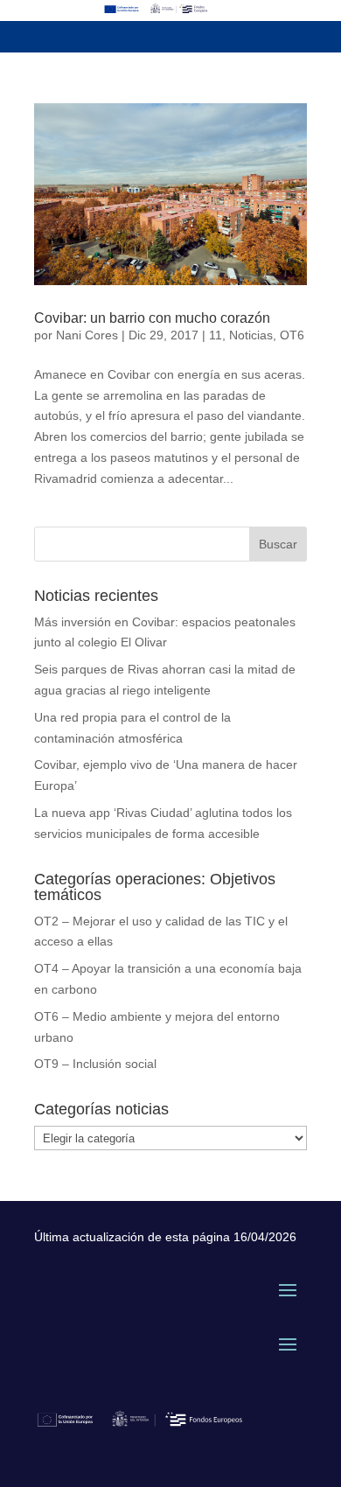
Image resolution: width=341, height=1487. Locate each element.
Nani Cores (87, 335)
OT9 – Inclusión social (95, 1064)
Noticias (251, 335)
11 (215, 335)
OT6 (292, 335)
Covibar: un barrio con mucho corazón (152, 318)
